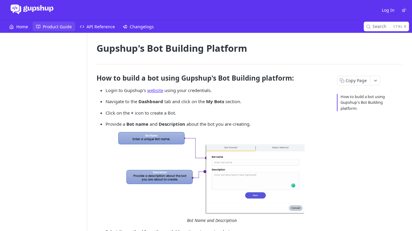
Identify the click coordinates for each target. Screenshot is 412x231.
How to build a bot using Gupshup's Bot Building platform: (363, 102)
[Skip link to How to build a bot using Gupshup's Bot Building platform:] (92, 78)
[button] (212, 173)
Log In (388, 10)
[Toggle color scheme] (404, 10)
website (155, 90)
